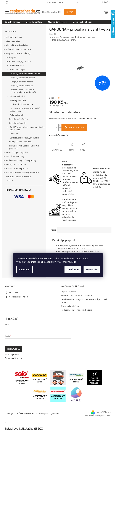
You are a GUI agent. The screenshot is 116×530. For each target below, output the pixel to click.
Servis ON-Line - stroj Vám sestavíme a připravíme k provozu (84, 301)
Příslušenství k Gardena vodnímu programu (24, 147)
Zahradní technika (14, 37)
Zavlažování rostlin (17, 123)
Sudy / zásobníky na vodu (20, 141)
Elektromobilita (13, 41)
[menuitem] (12, 22)
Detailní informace (57, 135)
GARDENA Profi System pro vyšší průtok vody (24, 110)
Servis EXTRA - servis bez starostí (76, 295)
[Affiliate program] (76, 394)
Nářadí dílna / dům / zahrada (18, 49)
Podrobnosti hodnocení (86, 37)
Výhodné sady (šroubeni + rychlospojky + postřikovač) (23, 91)
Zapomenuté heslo (13, 358)
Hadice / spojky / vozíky (20, 61)
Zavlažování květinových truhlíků (24, 137)
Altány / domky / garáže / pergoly (21, 160)
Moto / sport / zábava (16, 164)
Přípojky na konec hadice (22, 85)
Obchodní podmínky (70, 306)
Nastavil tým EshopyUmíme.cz (98, 415)
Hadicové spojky (17, 69)
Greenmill (14, 133)
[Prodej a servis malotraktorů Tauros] (94, 377)
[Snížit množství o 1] (59, 129)
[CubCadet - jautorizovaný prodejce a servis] (39, 377)
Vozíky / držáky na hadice (21, 104)
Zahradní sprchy (17, 115)
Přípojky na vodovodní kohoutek (25, 73)
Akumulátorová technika (17, 45)
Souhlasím (91, 269)
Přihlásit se (13, 349)
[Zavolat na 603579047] (9, 2)
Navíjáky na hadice (18, 100)
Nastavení (24, 269)
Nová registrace (12, 354)
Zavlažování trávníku (18, 119)
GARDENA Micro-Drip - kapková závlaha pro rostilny (27, 128)
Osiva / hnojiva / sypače (17, 152)
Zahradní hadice (17, 65)
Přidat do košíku (76, 127)
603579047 (14, 292)
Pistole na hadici (17, 96)
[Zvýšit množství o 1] (59, 125)
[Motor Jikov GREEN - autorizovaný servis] (76, 377)
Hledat (69, 12)
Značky (9, 180)
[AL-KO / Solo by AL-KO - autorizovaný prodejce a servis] (21, 377)
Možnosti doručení (87, 118)
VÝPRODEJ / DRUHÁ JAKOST (18, 176)
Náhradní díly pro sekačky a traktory (22, 172)
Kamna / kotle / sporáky (17, 168)
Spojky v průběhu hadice (22, 81)
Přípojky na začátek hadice (23, 77)
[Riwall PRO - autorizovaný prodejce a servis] (39, 394)
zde (74, 262)
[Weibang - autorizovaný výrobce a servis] (58, 394)
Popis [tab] (53, 229)
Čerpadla (13, 57)
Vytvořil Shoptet (104, 412)
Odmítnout (73, 269)
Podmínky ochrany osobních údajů (76, 309)
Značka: (64, 39)
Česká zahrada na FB (18, 296)
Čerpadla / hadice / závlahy (18, 53)
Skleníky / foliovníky (15, 156)
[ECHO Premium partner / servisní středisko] (58, 377)
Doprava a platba (55, 2)
